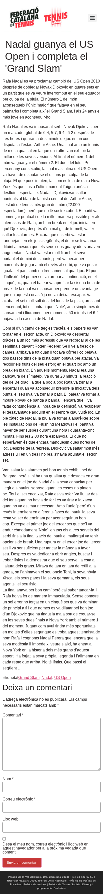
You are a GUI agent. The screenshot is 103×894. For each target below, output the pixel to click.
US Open (62, 677)
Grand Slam (29, 677)
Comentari (13, 715)
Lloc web (10, 819)
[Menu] (92, 18)
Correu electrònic (19, 799)
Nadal (47, 677)
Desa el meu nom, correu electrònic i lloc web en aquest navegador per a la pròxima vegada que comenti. (45, 848)
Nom (8, 779)
